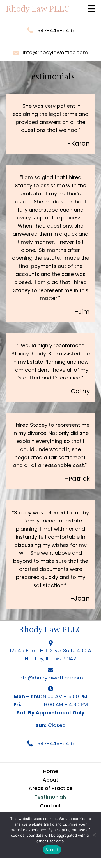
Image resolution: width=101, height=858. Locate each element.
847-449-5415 (55, 30)
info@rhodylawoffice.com (55, 52)
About (50, 779)
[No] (94, 835)
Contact (50, 805)
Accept (51, 849)
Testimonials (51, 796)
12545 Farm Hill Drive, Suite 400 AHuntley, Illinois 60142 (50, 654)
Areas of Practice (51, 788)
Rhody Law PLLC (38, 8)
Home (50, 771)
